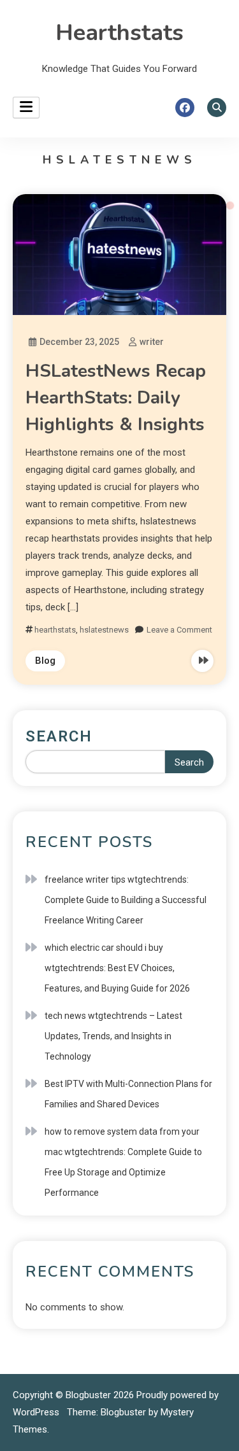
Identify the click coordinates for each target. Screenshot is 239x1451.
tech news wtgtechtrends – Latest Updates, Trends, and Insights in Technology (113, 1036)
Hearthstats (119, 32)
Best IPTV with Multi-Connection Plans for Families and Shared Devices (128, 1094)
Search (58, 736)
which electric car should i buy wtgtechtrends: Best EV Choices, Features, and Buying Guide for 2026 (117, 968)
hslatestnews (104, 629)
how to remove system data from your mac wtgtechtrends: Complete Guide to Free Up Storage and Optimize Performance (123, 1162)
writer (152, 342)
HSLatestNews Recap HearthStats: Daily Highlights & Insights (115, 398)
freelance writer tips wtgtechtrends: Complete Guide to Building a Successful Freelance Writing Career (125, 899)
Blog (45, 660)
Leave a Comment (179, 629)
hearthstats (55, 629)
